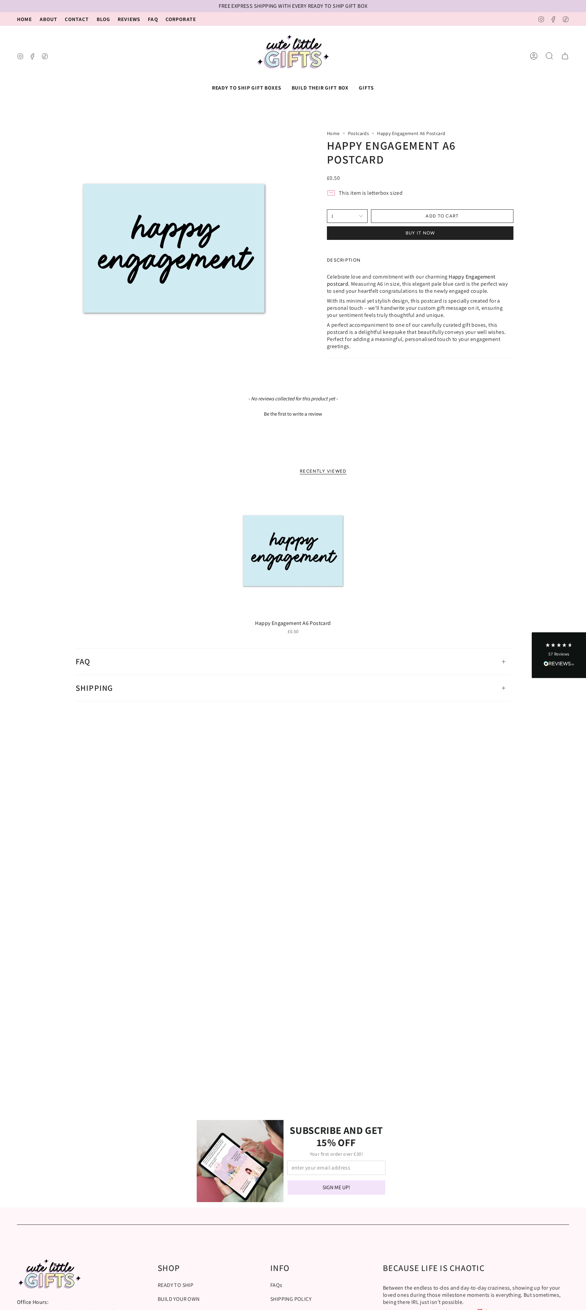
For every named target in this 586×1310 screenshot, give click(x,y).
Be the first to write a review (293, 414)
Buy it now (420, 232)
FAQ (153, 19)
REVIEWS (129, 19)
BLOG (104, 19)
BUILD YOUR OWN (179, 1299)
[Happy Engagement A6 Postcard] (293, 551)
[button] (247, 87)
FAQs (276, 1285)
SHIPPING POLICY (290, 1299)
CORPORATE (180, 19)
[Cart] (565, 56)
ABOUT (49, 19)
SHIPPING (94, 688)
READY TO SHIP (175, 1285)
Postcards (358, 133)
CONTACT (77, 19)
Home (333, 133)
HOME (24, 19)
